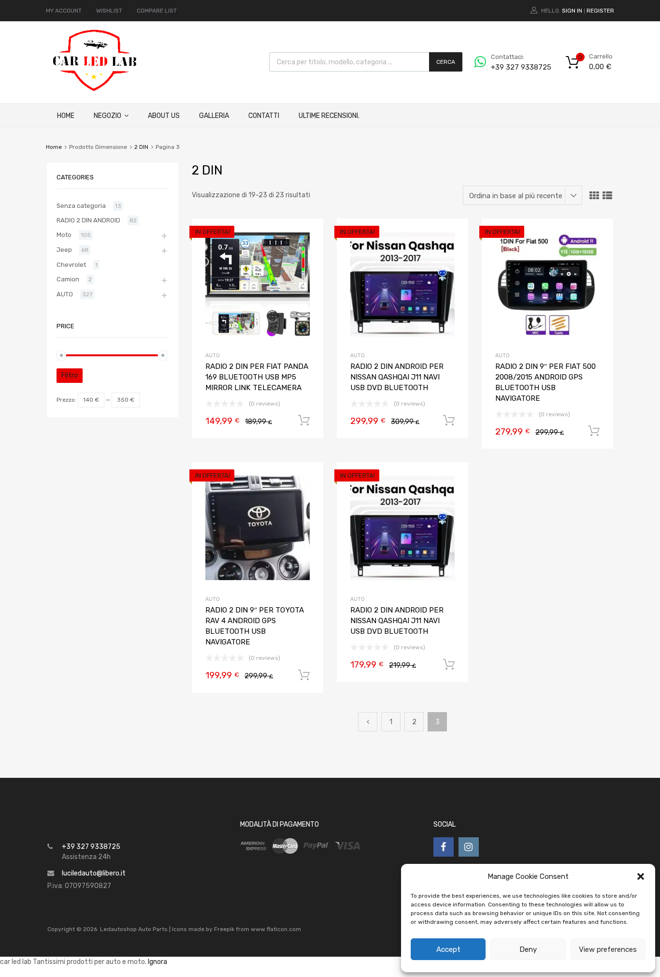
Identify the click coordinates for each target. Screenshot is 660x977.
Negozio (107, 116)
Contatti (263, 116)
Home (65, 116)
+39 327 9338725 (514, 67)
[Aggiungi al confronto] (308, 253)
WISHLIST (109, 10)
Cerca (445, 61)
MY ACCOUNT (64, 10)
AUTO (212, 355)
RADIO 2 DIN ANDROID (88, 220)
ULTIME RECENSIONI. (329, 116)
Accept (448, 949)
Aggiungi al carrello (304, 420)
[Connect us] (443, 847)
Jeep (64, 249)
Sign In (572, 10)
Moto (64, 234)
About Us (164, 116)
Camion (68, 279)
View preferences (608, 949)
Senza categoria (81, 205)
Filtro (69, 375)
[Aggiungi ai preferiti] (308, 237)
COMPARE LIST (157, 10)
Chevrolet (71, 264)
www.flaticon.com (276, 929)
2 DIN (141, 147)
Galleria (214, 116)
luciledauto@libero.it (94, 873)
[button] (641, 876)
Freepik (224, 929)
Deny (528, 949)
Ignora (157, 962)
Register (600, 10)
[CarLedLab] (95, 90)
